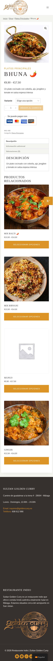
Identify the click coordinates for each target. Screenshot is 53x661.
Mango (8, 378)
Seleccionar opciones (26, 245)
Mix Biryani (11, 306)
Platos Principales (17, 68)
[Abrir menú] (47, 8)
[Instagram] (22, 656)
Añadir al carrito (30, 108)
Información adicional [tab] (15, 146)
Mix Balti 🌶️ (11, 233)
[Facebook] (17, 656)
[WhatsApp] (26, 656)
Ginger (8, 450)
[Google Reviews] (31, 656)
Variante (8, 101)
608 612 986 (17, 511)
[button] (45, 28)
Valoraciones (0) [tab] (13, 151)
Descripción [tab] (11, 141)
